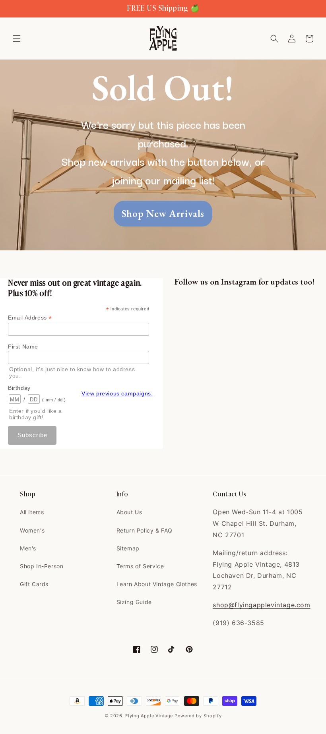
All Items (32, 512)
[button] (16, 38)
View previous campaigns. (117, 393)
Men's (28, 548)
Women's (32, 530)
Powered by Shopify (198, 716)
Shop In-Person (41, 566)
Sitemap (128, 548)
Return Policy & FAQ (144, 530)
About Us (129, 512)
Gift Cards (34, 584)
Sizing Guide (134, 601)
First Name (23, 346)
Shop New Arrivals (163, 213)
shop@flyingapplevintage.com (261, 605)
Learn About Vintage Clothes (156, 584)
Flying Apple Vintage (149, 716)
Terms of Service (140, 566)
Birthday (19, 388)
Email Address (30, 317)
